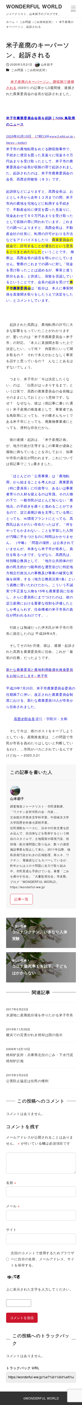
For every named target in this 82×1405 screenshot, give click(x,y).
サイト (11, 1229)
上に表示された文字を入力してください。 (39, 1289)
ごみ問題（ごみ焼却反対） (30, 70)
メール (13, 1206)
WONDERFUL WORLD (34, 6)
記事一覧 (21, 899)
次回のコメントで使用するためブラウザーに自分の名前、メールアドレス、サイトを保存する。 (42, 1258)
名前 (11, 1182)
